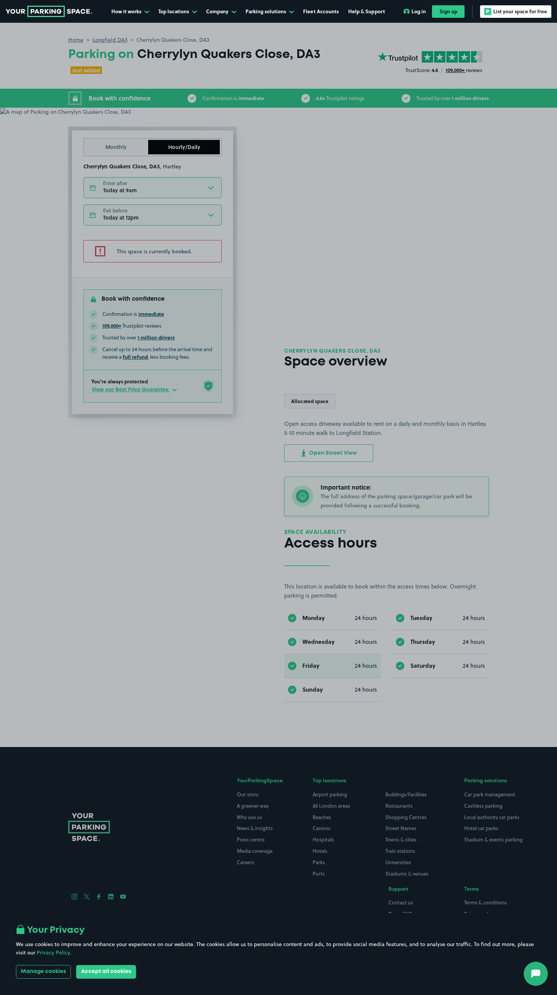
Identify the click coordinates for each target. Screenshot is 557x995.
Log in (418, 11)
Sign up (448, 11)
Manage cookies (43, 971)
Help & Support (366, 11)
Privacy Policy (53, 952)
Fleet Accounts (321, 11)
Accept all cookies (106, 971)
